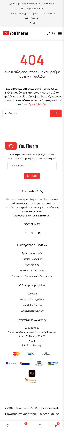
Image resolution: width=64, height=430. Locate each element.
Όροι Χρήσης (32, 264)
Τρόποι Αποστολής (32, 253)
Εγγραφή (32, 175)
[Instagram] (32, 233)
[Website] (39, 233)
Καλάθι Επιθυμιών (32, 305)
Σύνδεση (34, 18)
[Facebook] (25, 233)
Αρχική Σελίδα (37, 104)
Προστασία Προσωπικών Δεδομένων (32, 276)
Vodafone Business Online (40, 414)
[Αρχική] (8, 425)
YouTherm (23, 408)
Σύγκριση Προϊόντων (32, 310)
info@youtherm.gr (33, 8)
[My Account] (40, 425)
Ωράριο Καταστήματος (43, 13)
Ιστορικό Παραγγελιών (32, 299)
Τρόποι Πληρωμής (32, 258)
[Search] (56, 113)
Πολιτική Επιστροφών (32, 270)
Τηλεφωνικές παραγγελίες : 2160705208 (33, 3)
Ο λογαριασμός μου (19, 13)
